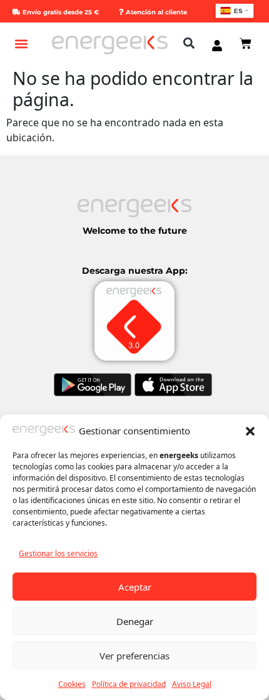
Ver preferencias (134, 655)
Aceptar (134, 587)
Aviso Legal (191, 684)
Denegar (134, 621)
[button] (250, 430)
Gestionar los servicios (58, 553)
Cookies (72, 684)
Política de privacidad (129, 684)
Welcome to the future (135, 230)
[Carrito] (245, 43)
